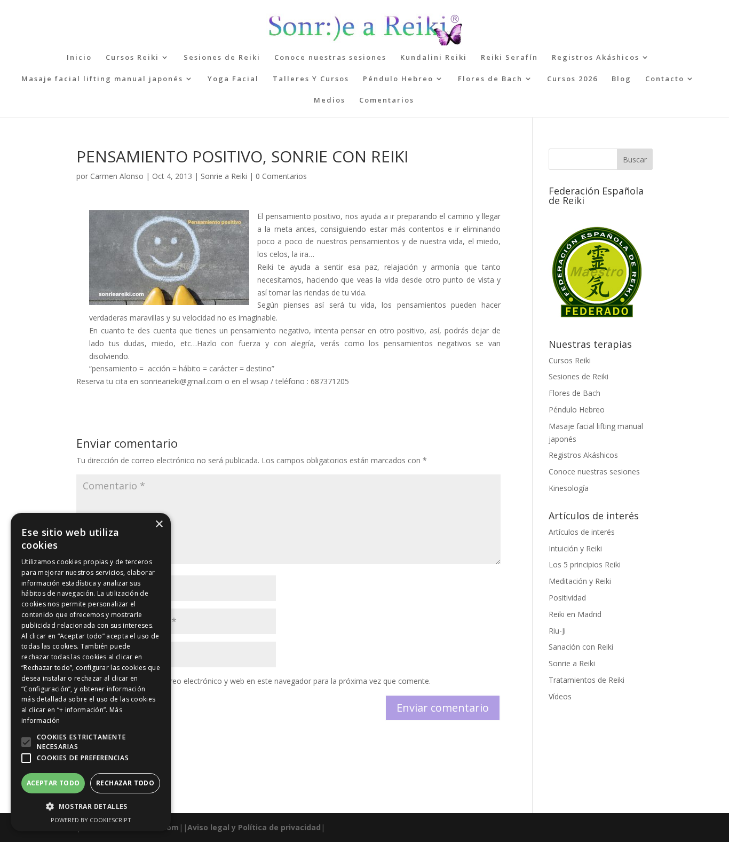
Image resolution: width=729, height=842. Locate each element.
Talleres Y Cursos (311, 79)
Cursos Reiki (132, 57)
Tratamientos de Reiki (586, 680)
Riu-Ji (557, 631)
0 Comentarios (281, 176)
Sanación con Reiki (581, 647)
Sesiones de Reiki (222, 57)
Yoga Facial (233, 79)
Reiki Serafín (509, 57)
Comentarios (386, 100)
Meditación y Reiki (580, 581)
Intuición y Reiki (575, 548)
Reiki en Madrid (575, 614)
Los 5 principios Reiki (585, 564)
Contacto (664, 79)
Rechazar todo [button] (125, 783)
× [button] (159, 524)
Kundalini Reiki (433, 57)
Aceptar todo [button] (53, 783)
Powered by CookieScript (91, 820)
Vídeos (560, 696)
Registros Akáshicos (595, 57)
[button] (26, 742)
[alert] (91, 672)
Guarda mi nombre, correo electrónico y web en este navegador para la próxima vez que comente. (260, 681)
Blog (621, 79)
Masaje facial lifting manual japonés (102, 79)
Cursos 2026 (572, 79)
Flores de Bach (490, 79)
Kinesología (569, 488)
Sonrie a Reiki (224, 176)
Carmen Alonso (117, 176)
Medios (329, 100)
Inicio (79, 57)
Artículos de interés (582, 532)
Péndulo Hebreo (398, 79)
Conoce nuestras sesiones (330, 57)
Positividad (567, 597)
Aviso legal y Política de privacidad (254, 827)
